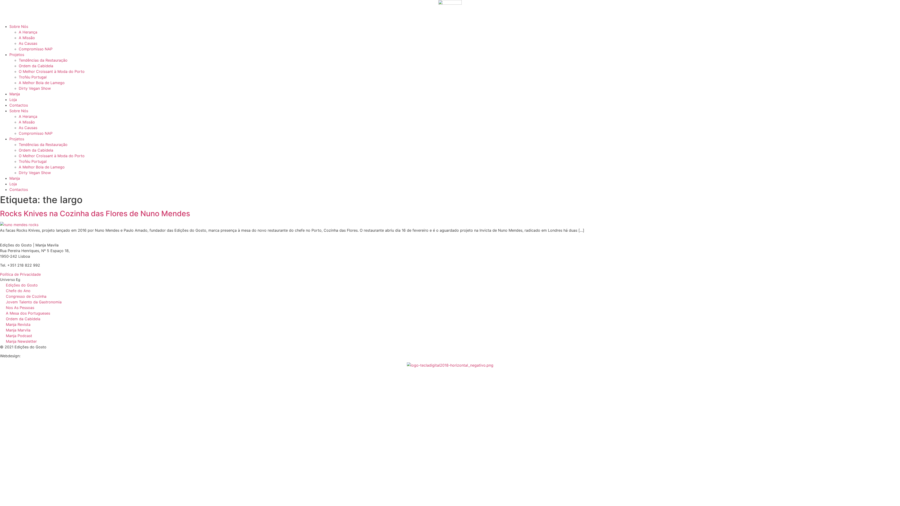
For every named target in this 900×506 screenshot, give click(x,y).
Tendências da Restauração (43, 60)
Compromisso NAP (35, 49)
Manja (14, 94)
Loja (13, 99)
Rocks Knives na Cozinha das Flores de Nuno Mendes (95, 213)
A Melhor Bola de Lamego (42, 82)
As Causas (28, 43)
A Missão (27, 37)
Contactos (18, 105)
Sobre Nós (18, 26)
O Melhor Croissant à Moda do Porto (52, 71)
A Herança (28, 32)
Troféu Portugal (33, 77)
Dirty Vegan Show (35, 88)
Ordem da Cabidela (36, 65)
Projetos (16, 54)
